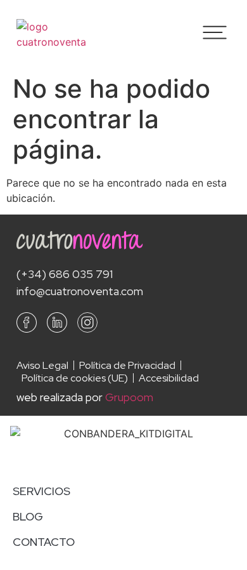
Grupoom (129, 397)
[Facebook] (26, 322)
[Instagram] (87, 322)
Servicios (41, 491)
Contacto (44, 541)
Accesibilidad (169, 378)
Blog (28, 516)
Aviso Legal (42, 365)
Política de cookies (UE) (75, 378)
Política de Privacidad (127, 365)
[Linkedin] (57, 322)
